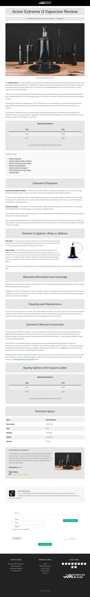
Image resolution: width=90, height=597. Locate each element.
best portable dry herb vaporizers (24, 359)
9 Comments (59, 18)
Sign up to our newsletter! (21, 529)
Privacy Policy (45, 571)
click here (64, 348)
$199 (63, 134)
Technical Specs (14, 172)
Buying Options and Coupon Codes (20, 170)
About (45, 564)
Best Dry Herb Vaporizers (16, 564)
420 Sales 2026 (16, 571)
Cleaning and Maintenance (17, 165)
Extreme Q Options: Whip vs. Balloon (20, 161)
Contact (45, 573)
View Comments (45, 544)
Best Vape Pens (16, 566)
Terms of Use (45, 568)
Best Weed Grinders (16, 568)
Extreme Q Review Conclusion (18, 168)
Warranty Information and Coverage (20, 163)
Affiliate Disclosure (45, 566)
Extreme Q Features (15, 159)
